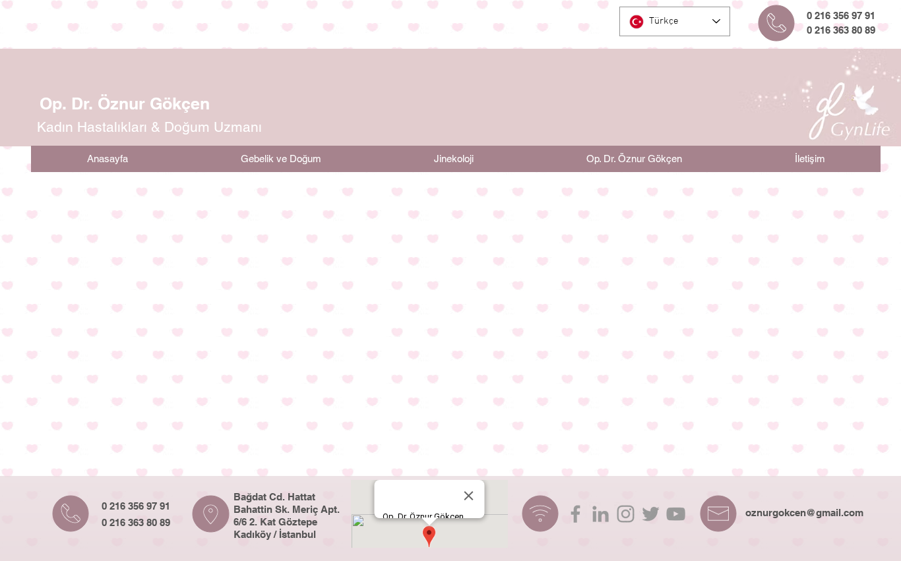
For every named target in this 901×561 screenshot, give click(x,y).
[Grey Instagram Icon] (625, 513)
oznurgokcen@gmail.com (804, 512)
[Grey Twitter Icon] (650, 513)
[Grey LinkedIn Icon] (600, 513)
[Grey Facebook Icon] (575, 513)
